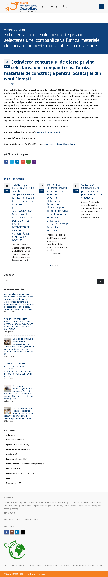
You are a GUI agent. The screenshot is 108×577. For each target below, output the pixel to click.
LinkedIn (17, 162)
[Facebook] (43, 7)
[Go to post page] (7, 341)
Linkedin (17, 532)
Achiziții (10, 84)
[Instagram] (47, 7)
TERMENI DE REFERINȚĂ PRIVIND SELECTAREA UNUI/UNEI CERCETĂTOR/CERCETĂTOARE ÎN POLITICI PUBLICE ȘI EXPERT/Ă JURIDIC (19, 370)
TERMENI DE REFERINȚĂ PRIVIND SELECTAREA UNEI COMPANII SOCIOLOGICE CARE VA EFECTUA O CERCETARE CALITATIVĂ (18, 324)
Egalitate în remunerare (15, 445)
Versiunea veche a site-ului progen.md (21, 519)
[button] (65, 6)
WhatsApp (28, 162)
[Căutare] (100, 281)
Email (23, 162)
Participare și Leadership (16, 459)
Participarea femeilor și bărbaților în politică (23, 464)
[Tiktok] (57, 7)
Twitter (12, 162)
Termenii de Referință (48, 132)
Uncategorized (12, 483)
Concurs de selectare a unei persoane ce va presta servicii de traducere (91, 191)
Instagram (12, 532)
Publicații (10, 478)
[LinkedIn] (52, 7)
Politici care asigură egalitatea (18, 474)
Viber (34, 162)
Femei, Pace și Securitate (16, 449)
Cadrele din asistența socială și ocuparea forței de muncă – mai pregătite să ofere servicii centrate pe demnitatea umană (18, 413)
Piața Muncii (11, 469)
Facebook (6, 162)
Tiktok (23, 532)
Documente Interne (14, 440)
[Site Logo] (21, 6)
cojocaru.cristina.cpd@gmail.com (59, 144)
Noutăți (9, 454)
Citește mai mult (20, 260)
